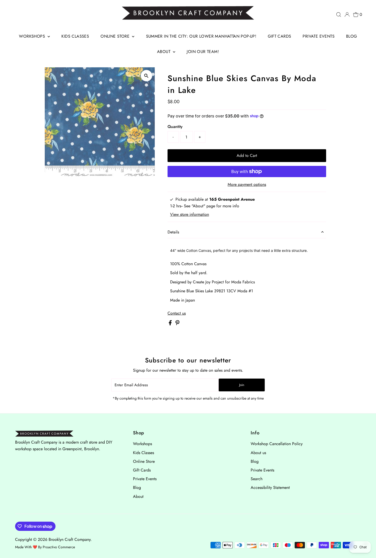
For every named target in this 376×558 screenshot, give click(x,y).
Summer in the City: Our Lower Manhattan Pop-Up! (201, 36)
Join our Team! (203, 52)
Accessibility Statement (270, 487)
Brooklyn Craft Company (70, 539)
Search (256, 479)
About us (258, 453)
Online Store (116, 36)
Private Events (319, 36)
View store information (189, 214)
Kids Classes (75, 36)
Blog (351, 36)
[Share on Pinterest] (177, 324)
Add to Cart (247, 155)
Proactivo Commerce (59, 547)
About (164, 52)
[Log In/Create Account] (347, 14)
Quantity (175, 127)
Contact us (177, 313)
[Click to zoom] (146, 75)
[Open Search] (338, 14)
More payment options (247, 184)
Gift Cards (279, 36)
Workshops (32, 36)
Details (173, 232)
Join (241, 384)
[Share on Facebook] (171, 324)
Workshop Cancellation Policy (277, 444)
